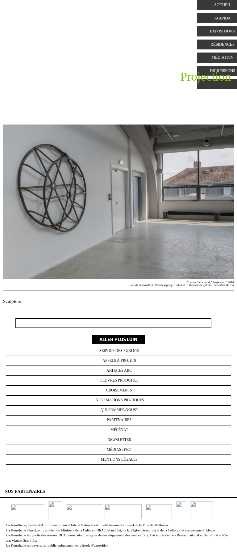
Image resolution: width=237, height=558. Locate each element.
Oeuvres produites (119, 380)
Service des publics (119, 351)
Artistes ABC (119, 370)
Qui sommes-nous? (119, 410)
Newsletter (119, 440)
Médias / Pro (119, 449)
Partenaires (119, 420)
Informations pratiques (119, 400)
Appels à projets (119, 360)
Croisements (119, 390)
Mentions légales (119, 459)
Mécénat (119, 430)
